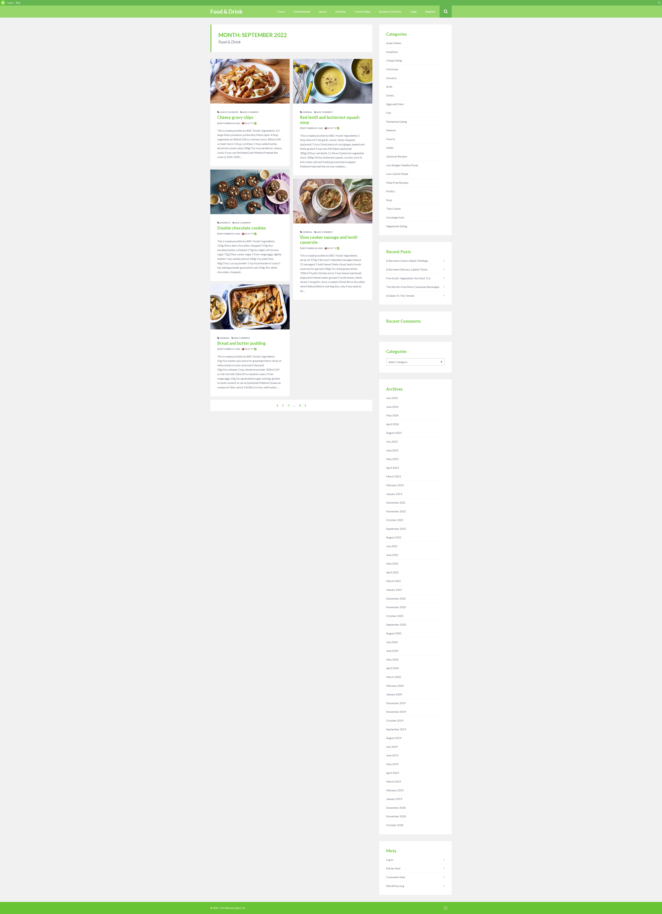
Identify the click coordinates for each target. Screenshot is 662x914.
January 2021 (394, 589)
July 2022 (392, 546)
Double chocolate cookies (241, 227)
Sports (323, 11)
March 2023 (393, 476)
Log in (389, 859)
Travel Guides (362, 11)
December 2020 (395, 598)
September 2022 (396, 528)
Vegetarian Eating (396, 226)
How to (390, 139)
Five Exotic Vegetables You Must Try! (408, 278)
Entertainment (301, 11)
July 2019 (392, 746)
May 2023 (392, 459)
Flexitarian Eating (396, 121)
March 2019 (393, 781)
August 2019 (393, 737)
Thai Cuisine (393, 208)
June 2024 (392, 406)
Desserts (225, 222)
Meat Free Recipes (397, 182)
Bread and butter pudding (241, 343)
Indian (389, 147)
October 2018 (394, 825)
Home (281, 11)
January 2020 (394, 694)
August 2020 (393, 633)
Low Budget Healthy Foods (402, 165)
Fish (388, 112)
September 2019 (396, 729)
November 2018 (396, 816)
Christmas (392, 69)
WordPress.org (395, 885)
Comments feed (395, 877)
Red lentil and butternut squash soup (329, 120)
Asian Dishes (393, 43)
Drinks (390, 95)
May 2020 (392, 659)
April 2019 (392, 772)
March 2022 (393, 581)
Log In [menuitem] (10, 2)
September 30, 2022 (229, 123)
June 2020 (392, 650)
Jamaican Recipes (396, 156)
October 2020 (394, 615)
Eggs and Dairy (395, 104)
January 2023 (394, 494)
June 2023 (392, 450)
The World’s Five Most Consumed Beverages (412, 286)
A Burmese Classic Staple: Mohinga (407, 260)
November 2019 (396, 711)
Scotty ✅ (250, 123)
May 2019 (392, 764)
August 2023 (393, 432)
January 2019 (394, 798)
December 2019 (395, 703)
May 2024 (392, 415)
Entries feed (393, 868)
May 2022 (392, 563)
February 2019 (395, 790)
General (224, 338)
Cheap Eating (394, 60)
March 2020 (393, 676)
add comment (250, 112)
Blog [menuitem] (18, 2)
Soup (389, 200)
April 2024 (392, 424)
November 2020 (396, 607)
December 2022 (395, 502)
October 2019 (394, 720)
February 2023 (395, 485)
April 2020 (392, 668)
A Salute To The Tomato (400, 295)
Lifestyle (340, 11)
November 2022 (396, 511)
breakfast (392, 51)
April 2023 (392, 467)
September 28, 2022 (312, 248)
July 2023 (392, 441)
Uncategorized (229, 112)
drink (389, 86)
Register (430, 11)
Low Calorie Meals (397, 173)
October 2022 (394, 520)
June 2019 (392, 755)
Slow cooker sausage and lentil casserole (328, 240)
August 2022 (393, 537)
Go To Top (446, 908)
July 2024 (392, 398)
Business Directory (390, 11)
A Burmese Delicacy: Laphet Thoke (407, 269)
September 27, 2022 (229, 349)
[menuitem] (3, 3)
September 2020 (396, 624)
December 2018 (395, 807)
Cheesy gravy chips (235, 117)
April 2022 (392, 572)
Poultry (390, 191)
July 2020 (392, 642)
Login (413, 11)
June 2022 (392, 554)
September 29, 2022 (229, 233)
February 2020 (395, 685)
